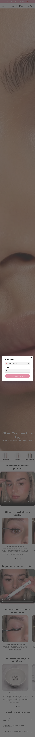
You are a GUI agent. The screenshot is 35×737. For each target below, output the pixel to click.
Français (8, 370)
